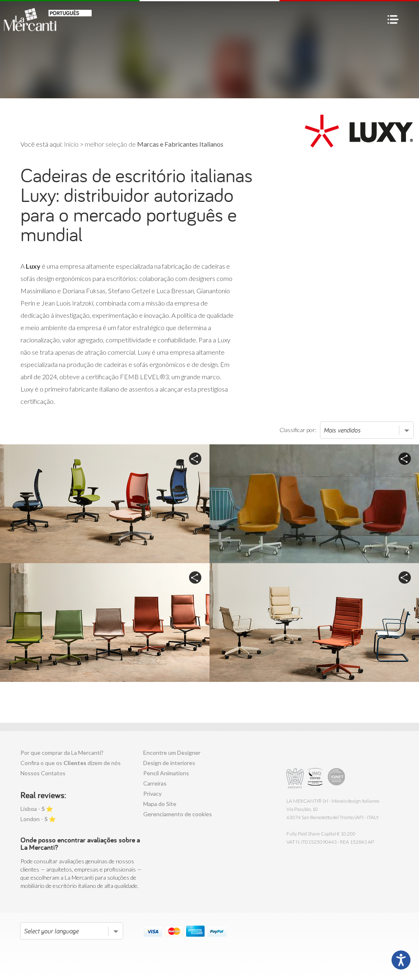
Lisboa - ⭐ (36, 808)
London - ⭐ (38, 818)
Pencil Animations (166, 773)
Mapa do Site (159, 803)
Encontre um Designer (171, 752)
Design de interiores (169, 762)
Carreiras (155, 783)
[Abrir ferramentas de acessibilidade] (401, 960)
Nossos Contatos (42, 773)
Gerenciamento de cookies (177, 813)
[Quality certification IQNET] (336, 778)
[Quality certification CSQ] (316, 778)
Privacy (152, 793)
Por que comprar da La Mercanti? (62, 752)
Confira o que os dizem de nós (70, 762)
